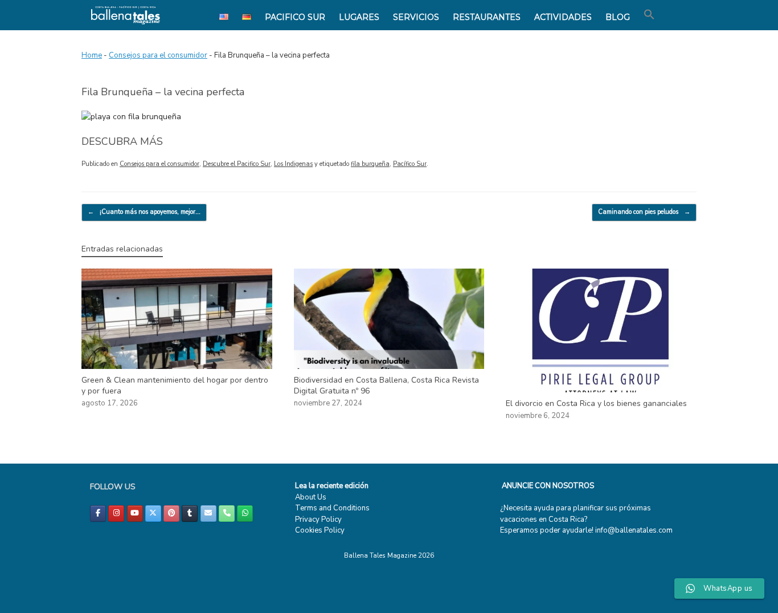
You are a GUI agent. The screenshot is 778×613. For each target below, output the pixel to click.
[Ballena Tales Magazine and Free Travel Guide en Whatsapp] (245, 513)
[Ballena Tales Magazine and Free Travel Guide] (125, 15)
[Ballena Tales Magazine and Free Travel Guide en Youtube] (135, 513)
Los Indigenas (293, 164)
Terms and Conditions (332, 508)
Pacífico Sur (410, 164)
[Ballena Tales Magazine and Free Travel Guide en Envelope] (208, 513)
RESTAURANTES (487, 17)
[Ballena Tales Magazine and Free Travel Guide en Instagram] (116, 513)
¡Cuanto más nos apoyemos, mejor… (144, 212)
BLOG (617, 17)
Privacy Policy (318, 519)
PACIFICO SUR (295, 17)
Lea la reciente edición (331, 486)
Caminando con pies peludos (644, 212)
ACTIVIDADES (563, 17)
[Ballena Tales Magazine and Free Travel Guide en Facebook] (98, 513)
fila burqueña (370, 164)
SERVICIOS (416, 17)
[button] (649, 15)
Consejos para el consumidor (158, 55)
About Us (310, 497)
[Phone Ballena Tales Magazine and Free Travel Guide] (227, 513)
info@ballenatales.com (634, 530)
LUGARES (359, 17)
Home (91, 55)
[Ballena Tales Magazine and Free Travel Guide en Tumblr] (190, 513)
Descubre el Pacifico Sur (237, 164)
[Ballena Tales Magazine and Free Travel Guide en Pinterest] (171, 513)
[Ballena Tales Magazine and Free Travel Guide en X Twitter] (153, 513)
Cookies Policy (320, 530)
